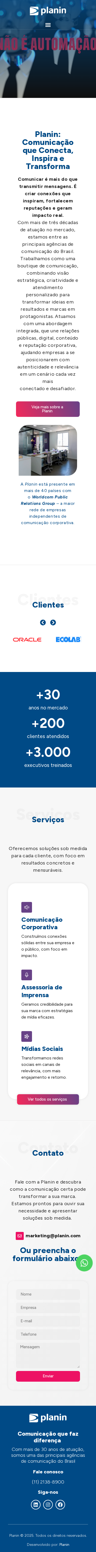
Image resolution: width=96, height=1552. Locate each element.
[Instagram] (48, 1504)
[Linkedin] (36, 1504)
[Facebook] (60, 1504)
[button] (48, 25)
